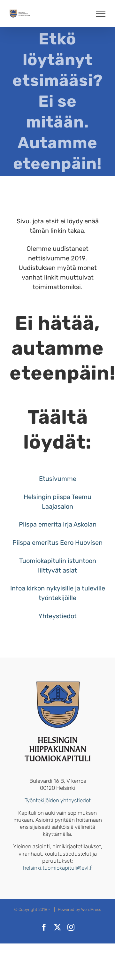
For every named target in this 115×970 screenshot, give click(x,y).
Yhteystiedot (57, 616)
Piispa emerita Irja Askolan (57, 524)
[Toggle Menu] (101, 14)
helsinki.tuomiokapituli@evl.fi (57, 868)
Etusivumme (57, 478)
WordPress (91, 909)
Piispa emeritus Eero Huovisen (57, 542)
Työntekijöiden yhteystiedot (58, 800)
